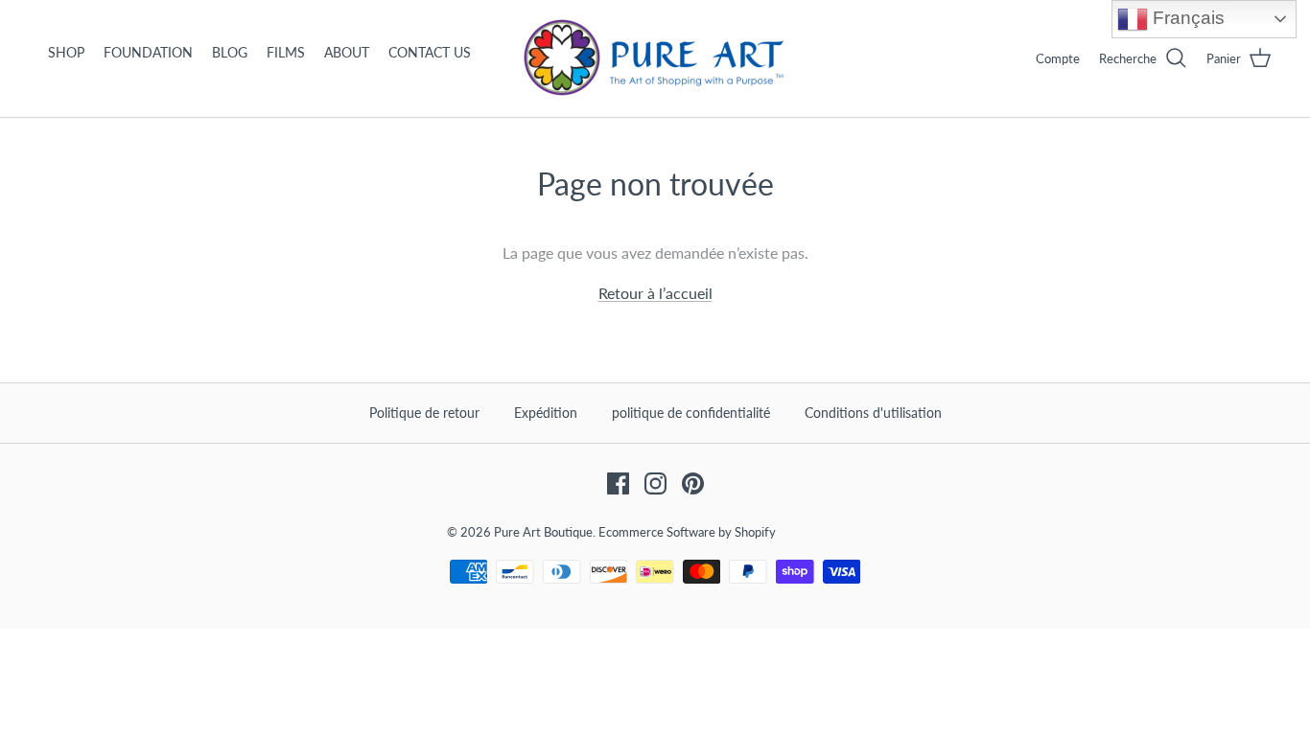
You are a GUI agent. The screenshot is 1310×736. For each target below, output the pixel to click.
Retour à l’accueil (655, 293)
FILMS (286, 52)
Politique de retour (424, 412)
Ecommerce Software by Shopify (687, 532)
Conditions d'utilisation (873, 412)
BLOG (229, 52)
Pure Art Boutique (543, 532)
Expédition (545, 412)
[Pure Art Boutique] (655, 58)
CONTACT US (429, 52)
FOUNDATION (148, 52)
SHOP (66, 52)
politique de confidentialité (691, 412)
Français (1186, 18)
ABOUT (346, 52)
